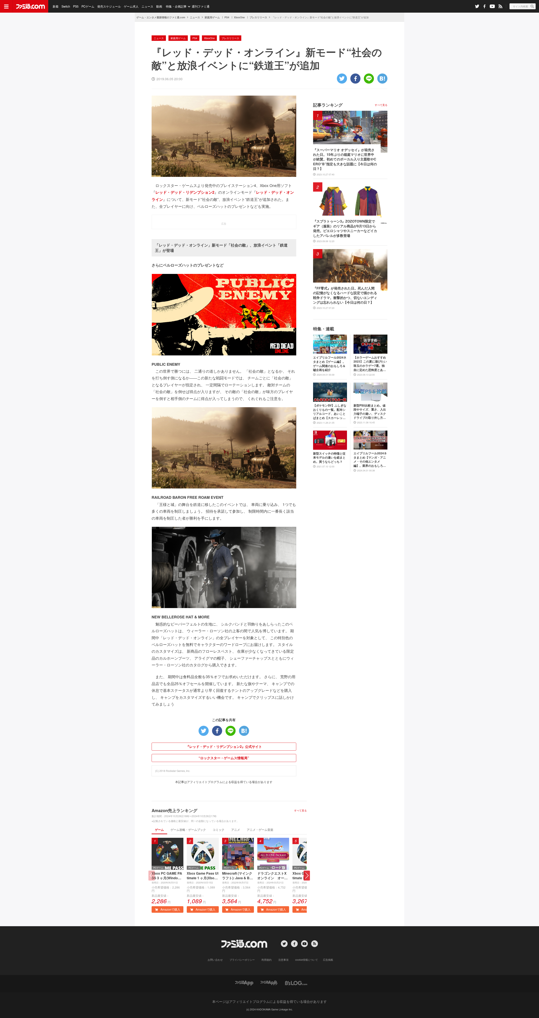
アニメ (235, 829)
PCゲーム (87, 6)
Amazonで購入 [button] (170, 909)
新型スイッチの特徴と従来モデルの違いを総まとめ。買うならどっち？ (329, 457)
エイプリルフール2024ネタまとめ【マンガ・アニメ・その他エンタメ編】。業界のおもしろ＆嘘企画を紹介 (370, 459)
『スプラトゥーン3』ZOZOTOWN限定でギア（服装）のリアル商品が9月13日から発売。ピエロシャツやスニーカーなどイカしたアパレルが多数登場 (345, 228)
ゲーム (159, 829)
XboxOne (239, 17)
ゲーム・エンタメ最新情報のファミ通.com (160, 17)
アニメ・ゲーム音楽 (260, 829)
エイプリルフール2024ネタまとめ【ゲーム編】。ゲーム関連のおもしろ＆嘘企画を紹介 (329, 363)
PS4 (226, 17)
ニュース (147, 6)
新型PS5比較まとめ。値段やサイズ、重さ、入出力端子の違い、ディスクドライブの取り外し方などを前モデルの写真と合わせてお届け (370, 411)
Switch (65, 6)
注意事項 (283, 959)
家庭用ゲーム (212, 17)
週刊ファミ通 (200, 6)
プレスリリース (258, 17)
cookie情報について (306, 959)
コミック (218, 829)
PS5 (76, 6)
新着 (56, 6)
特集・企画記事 (176, 6)
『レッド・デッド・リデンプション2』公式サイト (224, 746)
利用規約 (266, 959)
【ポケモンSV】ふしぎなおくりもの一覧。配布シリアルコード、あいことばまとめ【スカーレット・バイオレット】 (329, 411)
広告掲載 (328, 959)
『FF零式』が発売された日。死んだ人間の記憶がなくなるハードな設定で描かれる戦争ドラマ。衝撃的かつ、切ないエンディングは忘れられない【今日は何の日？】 (345, 295)
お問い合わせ (215, 959)
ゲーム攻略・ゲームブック (188, 829)
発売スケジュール (109, 6)
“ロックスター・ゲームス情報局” (224, 757)
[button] (307, 876)
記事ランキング (328, 105)
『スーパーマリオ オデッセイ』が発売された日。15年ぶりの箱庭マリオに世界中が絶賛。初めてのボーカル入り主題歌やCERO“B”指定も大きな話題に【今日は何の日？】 (345, 159)
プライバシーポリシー (242, 959)
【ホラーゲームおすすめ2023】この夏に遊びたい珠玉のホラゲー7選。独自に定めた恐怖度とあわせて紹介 (370, 363)
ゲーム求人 (131, 6)
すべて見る (300, 810)
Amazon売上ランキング (174, 810)
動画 (159, 6)
